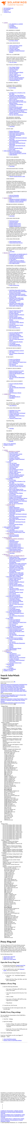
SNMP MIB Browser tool (10, 801)
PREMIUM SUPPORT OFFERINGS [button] (15, 538)
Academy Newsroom (14, 414)
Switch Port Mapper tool (9, 809)
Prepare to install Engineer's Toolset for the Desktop (12, 726)
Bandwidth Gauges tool (9, 752)
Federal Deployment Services (16, 242)
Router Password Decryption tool (11, 795)
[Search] (15, 704)
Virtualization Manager (14, 80)
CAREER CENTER (18, 1110)
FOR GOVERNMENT (15, 1114)
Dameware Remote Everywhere (16, 371)
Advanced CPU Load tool (10, 750)
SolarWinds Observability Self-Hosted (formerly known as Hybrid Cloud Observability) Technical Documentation (17, 560)
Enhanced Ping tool (8, 766)
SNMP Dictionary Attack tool (11, 800)
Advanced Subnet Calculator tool (11, 751)
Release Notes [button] (4, 706)
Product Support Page (14, 285)
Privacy (10, 1118)
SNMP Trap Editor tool (9, 804)
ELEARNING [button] (9, 478)
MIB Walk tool (7, 774)
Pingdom (11, 391)
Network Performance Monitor (16, 72)
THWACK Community (6, 700)
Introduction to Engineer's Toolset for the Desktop (12, 740)
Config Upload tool (8, 758)
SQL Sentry (12, 352)
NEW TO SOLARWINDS (9, 443)
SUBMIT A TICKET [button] (8, 670)
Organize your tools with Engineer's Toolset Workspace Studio (13, 745)
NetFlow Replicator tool (9, 780)
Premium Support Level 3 (15, 226)
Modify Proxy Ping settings (9, 959)
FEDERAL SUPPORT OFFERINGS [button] (15, 548)
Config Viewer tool (8, 759)
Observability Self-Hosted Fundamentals (15, 136)
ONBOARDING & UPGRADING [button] (11, 150)
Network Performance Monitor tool (12, 782)
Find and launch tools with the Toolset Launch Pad (11, 743)
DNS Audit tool (7, 764)
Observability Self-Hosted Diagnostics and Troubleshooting (18, 141)
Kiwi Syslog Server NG (14, 327)
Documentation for (5, 702)
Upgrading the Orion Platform (16, 104)
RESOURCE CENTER (6, 1112)
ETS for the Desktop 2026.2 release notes (12, 707)
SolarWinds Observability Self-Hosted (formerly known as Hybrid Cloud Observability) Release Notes (14, 691)
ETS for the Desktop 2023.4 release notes (12, 717)
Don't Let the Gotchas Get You (16, 100)
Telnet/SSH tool (7, 813)
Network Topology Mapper (15, 317)
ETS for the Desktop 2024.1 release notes (12, 716)
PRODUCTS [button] (6, 253)
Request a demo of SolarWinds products (12, 1040)
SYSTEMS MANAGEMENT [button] (13, 596)
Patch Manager (12, 364)
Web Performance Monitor (15, 345)
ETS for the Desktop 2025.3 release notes (12, 709)
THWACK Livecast (13, 411)
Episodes (11, 441)
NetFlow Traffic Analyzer (15, 75)
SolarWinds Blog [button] (10, 664)
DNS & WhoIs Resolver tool (10, 763)
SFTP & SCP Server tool (9, 797)
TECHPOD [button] (9, 666)
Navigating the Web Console (15, 107)
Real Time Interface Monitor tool (11, 791)
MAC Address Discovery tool (11, 770)
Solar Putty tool (7, 807)
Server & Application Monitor (16, 79)
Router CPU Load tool (9, 794)
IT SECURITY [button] (9, 618)
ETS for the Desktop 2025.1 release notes (12, 712)
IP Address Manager (13, 76)
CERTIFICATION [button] (10, 504)
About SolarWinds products (9, 1039)
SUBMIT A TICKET (8, 445)
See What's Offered (13, 40)
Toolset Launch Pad (20, 965)
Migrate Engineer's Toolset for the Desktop (12, 733)
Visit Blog (11, 428)
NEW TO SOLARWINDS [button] (12, 528)
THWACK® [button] (9, 652)
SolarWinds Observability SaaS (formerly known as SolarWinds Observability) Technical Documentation (16, 300)
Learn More (12, 126)
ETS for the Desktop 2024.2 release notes (12, 715)
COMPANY (3, 1110)
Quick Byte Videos (13, 48)
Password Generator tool (9, 785)
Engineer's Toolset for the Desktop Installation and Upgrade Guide (10, 724)
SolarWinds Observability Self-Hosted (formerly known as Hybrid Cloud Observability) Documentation (13, 688)
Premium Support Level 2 (15, 224)
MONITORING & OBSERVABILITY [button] (15, 555)
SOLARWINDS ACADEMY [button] (13, 451)
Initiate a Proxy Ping (8, 958)
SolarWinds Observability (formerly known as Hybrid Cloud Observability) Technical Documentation (18, 291)
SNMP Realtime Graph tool (10, 802)
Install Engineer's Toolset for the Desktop (12, 728)
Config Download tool (9, 756)
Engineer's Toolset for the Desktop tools (12, 749)
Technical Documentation (6, 698)
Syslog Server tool (8, 810)
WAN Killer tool (8, 817)
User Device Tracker (14, 321)
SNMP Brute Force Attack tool (11, 799)
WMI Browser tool (8, 820)
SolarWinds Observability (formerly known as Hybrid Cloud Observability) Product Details (18, 295)
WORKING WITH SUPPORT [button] (13, 551)
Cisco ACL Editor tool (9, 753)
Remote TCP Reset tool (9, 792)
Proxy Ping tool (8, 789)
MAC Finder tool (8, 771)
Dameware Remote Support (15, 372)
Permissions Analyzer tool (10, 786)
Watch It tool (7, 818)
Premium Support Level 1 (15, 223)
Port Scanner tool (8, 788)
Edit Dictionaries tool (9, 765)
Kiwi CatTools (12, 326)
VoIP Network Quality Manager (16, 322)
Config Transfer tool (8, 757)
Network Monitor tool (9, 781)
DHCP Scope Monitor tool (10, 762)
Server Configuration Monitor (16, 341)
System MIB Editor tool (9, 811)
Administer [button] (3, 737)
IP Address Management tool (10, 767)
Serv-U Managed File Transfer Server (17, 362)
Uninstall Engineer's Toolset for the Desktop (13, 734)
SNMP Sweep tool (8, 803)
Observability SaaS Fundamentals (16, 133)
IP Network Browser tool (10, 768)
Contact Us (6, 10)
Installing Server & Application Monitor (18, 109)
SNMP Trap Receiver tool (10, 806)
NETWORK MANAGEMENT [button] (13, 576)
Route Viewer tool (8, 793)
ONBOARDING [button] (10, 533)
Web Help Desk (12, 376)
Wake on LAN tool (8, 816)
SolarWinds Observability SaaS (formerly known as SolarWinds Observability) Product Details (16, 304)
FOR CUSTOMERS (5, 1114)
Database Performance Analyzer (16, 132)
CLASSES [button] (8, 461)
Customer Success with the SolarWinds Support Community (18, 113)
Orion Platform (12, 71)
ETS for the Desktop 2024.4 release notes (12, 713)
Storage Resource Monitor (15, 335)
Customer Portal (7, 12)
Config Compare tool (9, 755)
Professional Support (14, 220)
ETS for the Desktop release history (11, 721)
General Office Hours (14, 68)
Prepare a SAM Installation (15, 108)
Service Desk (12, 149)
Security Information (5, 1120)
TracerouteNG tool (8, 815)
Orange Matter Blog (16, 700)
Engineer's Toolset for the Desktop (17, 702)
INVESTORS (10, 1110)
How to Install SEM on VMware (16, 111)
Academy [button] (5, 22)
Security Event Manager (14, 359)
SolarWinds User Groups (15, 410)
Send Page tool (7, 796)
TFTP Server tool (8, 814)
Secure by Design (19, 695)
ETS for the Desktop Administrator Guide (12, 738)
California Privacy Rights (18, 1118)
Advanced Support (13, 222)
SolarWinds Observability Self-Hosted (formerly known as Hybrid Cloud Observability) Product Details (17, 565)
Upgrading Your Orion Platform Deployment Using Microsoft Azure (17, 96)
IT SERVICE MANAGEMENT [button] (13, 627)
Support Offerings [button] (7, 198)
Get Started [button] (3, 735)
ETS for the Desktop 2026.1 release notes (12, 708)
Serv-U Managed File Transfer (16, 336)
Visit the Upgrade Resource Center (17, 176)
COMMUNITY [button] (7, 394)
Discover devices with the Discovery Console (11, 747)
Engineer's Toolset (13, 316)
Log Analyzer (12, 323)
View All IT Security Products (16, 366)
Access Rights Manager (14, 344)
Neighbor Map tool (8, 775)
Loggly (10, 385)
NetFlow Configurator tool (10, 777)
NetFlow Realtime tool (9, 779)
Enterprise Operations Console (16, 325)
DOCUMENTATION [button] (11, 649)
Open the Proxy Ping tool (9, 956)
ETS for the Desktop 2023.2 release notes (12, 720)
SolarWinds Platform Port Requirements (10, 684)
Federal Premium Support (15, 241)
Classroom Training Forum (15, 418)
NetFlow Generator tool (9, 778)
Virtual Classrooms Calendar (15, 45)
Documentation (6, 9)
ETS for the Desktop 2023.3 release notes (12, 719)
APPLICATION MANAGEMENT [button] (14, 638)
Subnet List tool (7, 808)
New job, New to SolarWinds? (16, 114)
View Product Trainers (14, 46)
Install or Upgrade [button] (5, 722)
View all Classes (13, 62)
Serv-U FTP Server (13, 363)
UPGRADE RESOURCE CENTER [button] (14, 531)
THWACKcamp (14, 696)
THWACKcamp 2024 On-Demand (17, 413)
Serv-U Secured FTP (14, 337)
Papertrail (11, 390)
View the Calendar (13, 73)
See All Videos (12, 87)
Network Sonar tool (8, 784)
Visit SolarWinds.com (8, 8)
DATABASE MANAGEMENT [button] (13, 611)
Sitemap (8, 1121)
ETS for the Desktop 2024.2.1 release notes (12, 714)
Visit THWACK (13, 405)
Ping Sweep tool (8, 787)
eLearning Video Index (14, 49)
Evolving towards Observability (8, 695)
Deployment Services (14, 196)
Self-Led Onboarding (14, 195)
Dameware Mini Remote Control (16, 373)
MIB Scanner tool (8, 772)
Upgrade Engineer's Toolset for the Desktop (13, 731)
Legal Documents (5, 1118)
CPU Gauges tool (8, 760)
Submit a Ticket (23, 698)
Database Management (14, 131)
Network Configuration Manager (16, 77)
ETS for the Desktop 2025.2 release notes (12, 710)
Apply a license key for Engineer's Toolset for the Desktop (12, 730)
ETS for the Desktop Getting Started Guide (12, 736)
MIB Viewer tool (8, 773)
